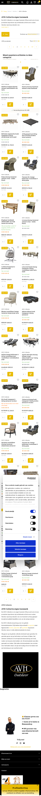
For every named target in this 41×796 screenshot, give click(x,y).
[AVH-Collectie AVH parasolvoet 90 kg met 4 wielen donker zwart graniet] (31, 122)
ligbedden (17, 627)
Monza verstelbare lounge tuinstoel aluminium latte (10, 312)
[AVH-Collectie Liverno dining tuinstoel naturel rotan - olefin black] (31, 208)
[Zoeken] (22, 2)
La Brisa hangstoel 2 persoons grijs (8, 267)
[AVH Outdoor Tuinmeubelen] (12, 2)
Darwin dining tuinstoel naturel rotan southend (30, 87)
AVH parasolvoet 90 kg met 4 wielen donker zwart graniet (29, 135)
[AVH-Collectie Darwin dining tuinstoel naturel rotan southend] (31, 75)
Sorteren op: (24, 34)
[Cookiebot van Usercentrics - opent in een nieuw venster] (28, 359)
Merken (15, 11)
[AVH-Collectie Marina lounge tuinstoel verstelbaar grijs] (31, 561)
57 (32, 47)
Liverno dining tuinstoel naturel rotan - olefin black (30, 221)
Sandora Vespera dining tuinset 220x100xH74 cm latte (9, 88)
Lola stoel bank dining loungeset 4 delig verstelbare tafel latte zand (29, 269)
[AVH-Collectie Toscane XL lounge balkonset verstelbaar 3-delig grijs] (31, 165)
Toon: (31, 41)
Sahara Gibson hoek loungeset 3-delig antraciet (28, 313)
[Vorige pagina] (9, 47)
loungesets (31, 625)
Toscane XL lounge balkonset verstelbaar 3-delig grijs (30, 178)
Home (9, 11)
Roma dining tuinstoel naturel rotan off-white (9, 529)
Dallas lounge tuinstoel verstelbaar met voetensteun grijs (9, 575)
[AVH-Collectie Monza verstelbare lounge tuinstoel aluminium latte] (10, 299)
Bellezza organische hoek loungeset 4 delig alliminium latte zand (10, 135)
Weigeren (20, 435)
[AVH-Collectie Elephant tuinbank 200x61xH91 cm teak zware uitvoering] (10, 208)
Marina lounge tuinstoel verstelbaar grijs (30, 574)
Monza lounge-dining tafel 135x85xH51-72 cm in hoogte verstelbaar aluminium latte (30, 531)
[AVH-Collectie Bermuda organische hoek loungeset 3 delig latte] (31, 474)
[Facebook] (17, 743)
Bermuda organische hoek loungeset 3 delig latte (30, 486)
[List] (39, 41)
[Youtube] (24, 743)
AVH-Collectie (5, 84)
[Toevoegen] (10, 104)
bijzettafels (25, 627)
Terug (5, 11)
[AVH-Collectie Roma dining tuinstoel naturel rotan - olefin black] (10, 165)
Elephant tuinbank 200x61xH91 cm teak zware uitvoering (8, 221)
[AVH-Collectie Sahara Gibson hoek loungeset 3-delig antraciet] (31, 299)
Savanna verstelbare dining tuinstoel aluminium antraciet (8, 444)
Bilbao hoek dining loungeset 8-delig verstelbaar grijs (7, 487)
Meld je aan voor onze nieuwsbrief (20, 746)
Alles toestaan (20, 423)
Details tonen (27, 417)
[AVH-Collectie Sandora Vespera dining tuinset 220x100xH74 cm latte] (10, 74)
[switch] (33, 397)
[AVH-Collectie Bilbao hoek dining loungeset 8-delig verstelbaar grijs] (10, 473)
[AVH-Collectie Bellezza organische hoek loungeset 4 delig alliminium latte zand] (10, 122)
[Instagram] (20, 743)
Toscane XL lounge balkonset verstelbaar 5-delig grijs (30, 444)
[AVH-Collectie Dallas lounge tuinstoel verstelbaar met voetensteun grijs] (10, 561)
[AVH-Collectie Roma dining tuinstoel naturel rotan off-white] (10, 516)
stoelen (11, 627)
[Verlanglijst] (35, 2)
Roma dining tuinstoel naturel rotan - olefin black (8, 178)
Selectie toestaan (20, 430)
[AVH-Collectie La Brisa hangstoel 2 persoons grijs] (10, 255)
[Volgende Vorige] (36, 47)
